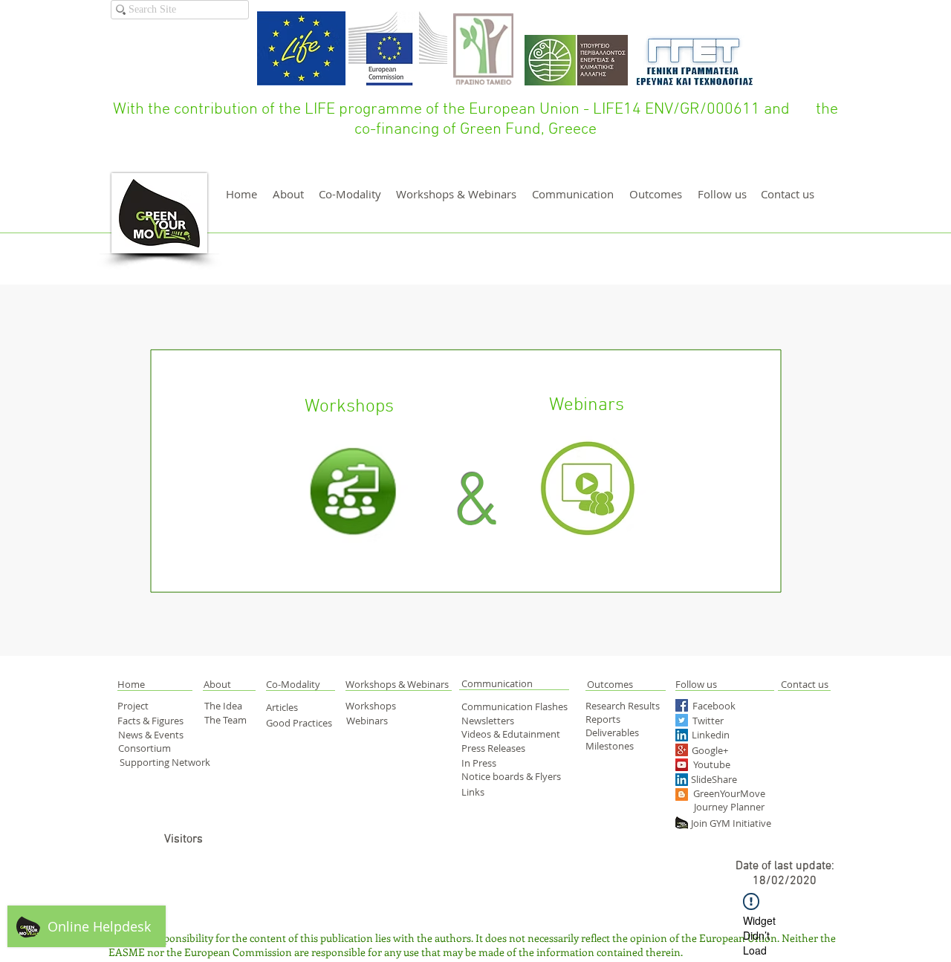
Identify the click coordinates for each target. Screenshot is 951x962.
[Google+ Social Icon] (681, 750)
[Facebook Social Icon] (681, 705)
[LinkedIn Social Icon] (681, 735)
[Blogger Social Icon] (681, 794)
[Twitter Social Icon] (681, 720)
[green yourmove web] (681, 822)
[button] (147, 684)
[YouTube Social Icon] (681, 764)
